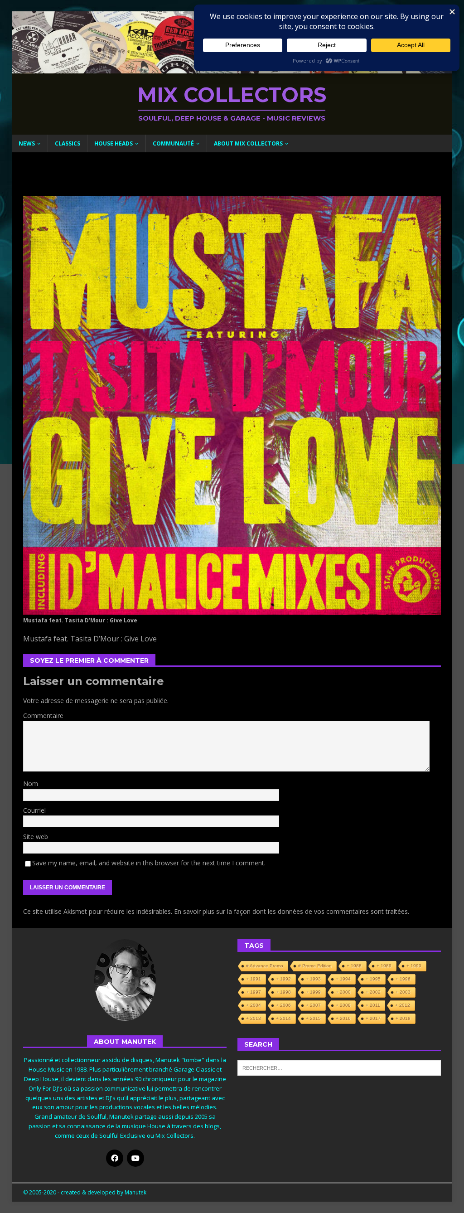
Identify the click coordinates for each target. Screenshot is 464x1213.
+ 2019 (403, 1018)
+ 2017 (373, 1018)
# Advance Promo (264, 965)
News (27, 143)
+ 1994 (343, 978)
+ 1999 (313, 992)
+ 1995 (373, 978)
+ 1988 (354, 965)
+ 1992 (283, 978)
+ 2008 (343, 1005)
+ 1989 (384, 965)
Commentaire (43, 715)
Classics (67, 143)
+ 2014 (283, 1018)
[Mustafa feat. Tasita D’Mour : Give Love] (232, 609)
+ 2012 (402, 1005)
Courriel (34, 810)
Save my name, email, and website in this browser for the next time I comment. (149, 863)
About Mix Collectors (248, 143)
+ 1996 (403, 978)
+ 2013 (253, 1018)
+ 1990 (413, 965)
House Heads (113, 143)
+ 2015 (313, 1018)
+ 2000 (343, 992)
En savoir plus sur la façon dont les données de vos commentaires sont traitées (291, 911)
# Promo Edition (315, 965)
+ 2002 (373, 992)
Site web (35, 836)
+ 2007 (313, 1005)
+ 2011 (373, 1005)
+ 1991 (253, 978)
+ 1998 (283, 992)
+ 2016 (343, 1018)
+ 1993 (313, 978)
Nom (30, 783)
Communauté (173, 143)
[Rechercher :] (339, 1067)
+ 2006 (283, 1005)
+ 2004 (253, 1005)
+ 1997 (253, 992)
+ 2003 (403, 992)
